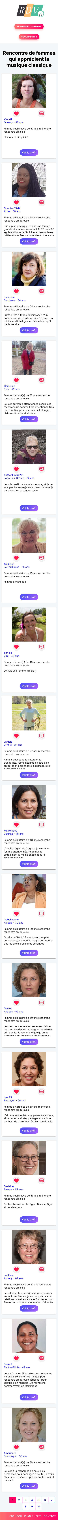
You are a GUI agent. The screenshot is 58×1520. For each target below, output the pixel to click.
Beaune (8, 1189)
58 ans (17, 211)
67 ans (19, 1278)
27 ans (18, 744)
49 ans (26, 1367)
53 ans (19, 122)
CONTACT (50, 1516)
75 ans (25, 566)
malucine (9, 297)
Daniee (8, 1008)
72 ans (15, 389)
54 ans (22, 300)
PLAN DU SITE (32, 1516)
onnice (8, 652)
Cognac (8, 833)
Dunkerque (10, 1456)
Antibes (8, 1011)
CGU (19, 1516)
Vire (6, 655)
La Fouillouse (11, 566)
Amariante (10, 1453)
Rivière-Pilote (11, 1367)
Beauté (8, 1364)
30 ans (19, 922)
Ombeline (9, 386)
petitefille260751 (14, 474)
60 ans (22, 1100)
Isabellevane (11, 919)
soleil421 (9, 563)
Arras (7, 211)
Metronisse (10, 830)
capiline (8, 1275)
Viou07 (8, 119)
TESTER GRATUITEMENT (29, 26)
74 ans (30, 478)
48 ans (15, 655)
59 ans (19, 1011)
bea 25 (8, 1097)
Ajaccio (8, 922)
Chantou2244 (12, 208)
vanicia (8, 741)
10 (38, 1506)
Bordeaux (9, 300)
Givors (8, 744)
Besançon (9, 1100)
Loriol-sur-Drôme (14, 478)
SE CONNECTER (29, 37)
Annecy (8, 1278)
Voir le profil (29, 152)
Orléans (8, 122)
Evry (6, 389)
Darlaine (9, 1186)
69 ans (19, 1189)
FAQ (11, 1516)
